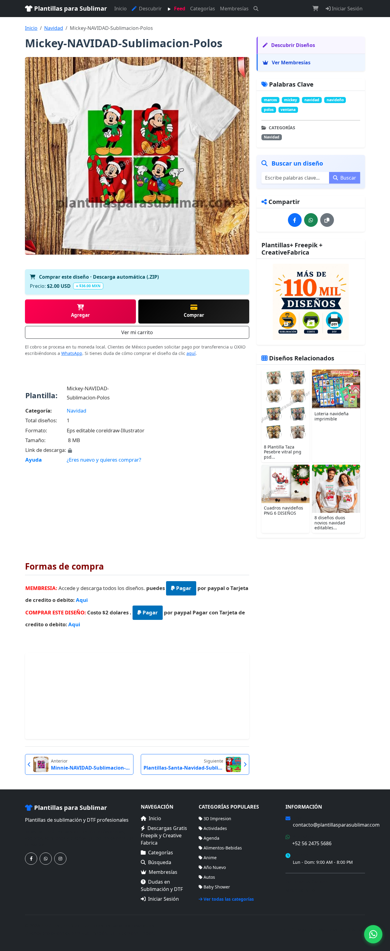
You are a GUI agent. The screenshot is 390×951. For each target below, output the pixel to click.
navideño (335, 99)
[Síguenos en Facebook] (31, 859)
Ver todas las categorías (229, 899)
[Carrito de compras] (315, 8)
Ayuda (33, 459)
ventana (288, 109)
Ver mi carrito (137, 332)
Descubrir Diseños (292, 45)
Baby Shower (217, 887)
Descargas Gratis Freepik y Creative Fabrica (164, 835)
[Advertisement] (137, 508)
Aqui (82, 599)
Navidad (53, 28)
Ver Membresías (290, 62)
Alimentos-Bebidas (223, 848)
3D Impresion (217, 818)
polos (269, 109)
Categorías (202, 8)
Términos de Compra (306, 881)
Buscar (347, 177)
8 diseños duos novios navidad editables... (329, 523)
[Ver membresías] (311, 302)
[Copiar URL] (327, 220)
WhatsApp (71, 353)
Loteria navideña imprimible (331, 416)
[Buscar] (256, 8)
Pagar (183, 588)
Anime (210, 857)
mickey (290, 99)
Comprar (194, 315)
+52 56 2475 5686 (312, 843)
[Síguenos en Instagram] (60, 859)
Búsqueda (159, 862)
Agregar (80, 315)
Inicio (120, 8)
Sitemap (356, 929)
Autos (209, 877)
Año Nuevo (215, 867)
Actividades (215, 828)
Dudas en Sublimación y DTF (162, 885)
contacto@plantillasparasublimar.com (336, 824)
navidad (311, 99)
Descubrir (150, 8)
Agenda (211, 838)
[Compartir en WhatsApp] (311, 220)
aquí (191, 353)
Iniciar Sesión (347, 8)
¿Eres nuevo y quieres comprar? (104, 459)
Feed (179, 8)
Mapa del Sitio (300, 890)
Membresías (234, 8)
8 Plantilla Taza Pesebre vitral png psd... (282, 452)
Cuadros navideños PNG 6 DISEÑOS (283, 510)
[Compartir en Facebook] (295, 220)
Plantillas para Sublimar (70, 8)
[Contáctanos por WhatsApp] (46, 859)
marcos (270, 99)
